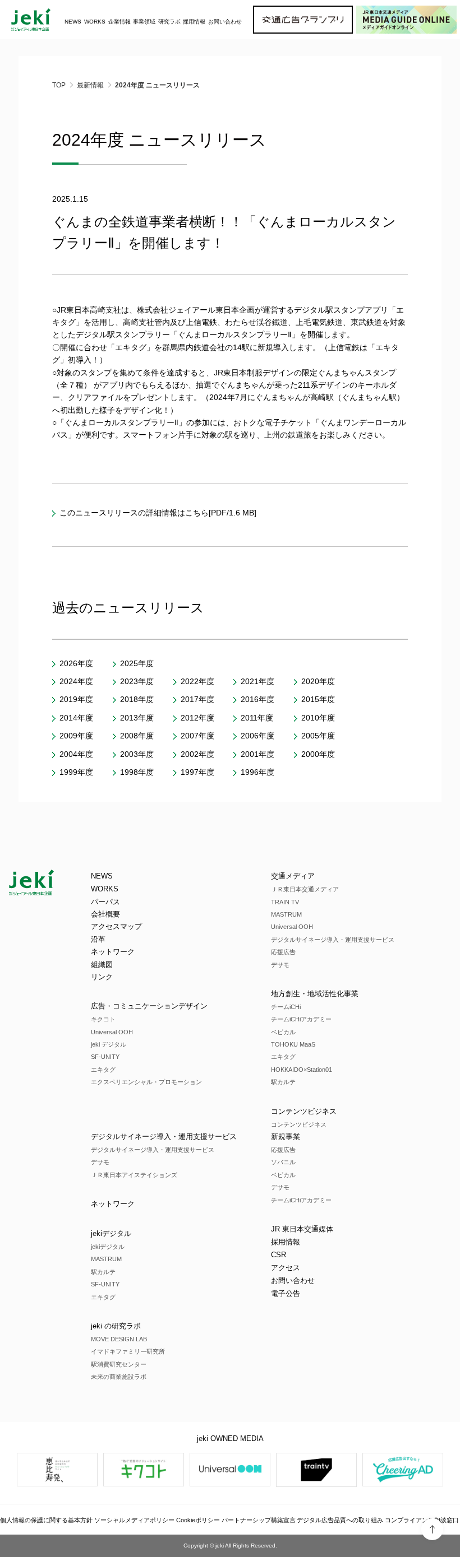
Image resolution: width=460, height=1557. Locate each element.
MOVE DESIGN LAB (119, 1339)
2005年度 (318, 735)
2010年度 (318, 717)
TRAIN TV (285, 902)
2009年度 (76, 735)
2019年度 (76, 699)
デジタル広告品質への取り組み (340, 1520)
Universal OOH (112, 1032)
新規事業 (285, 1136)
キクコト (103, 1019)
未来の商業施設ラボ (118, 1376)
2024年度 (76, 681)
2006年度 (257, 735)
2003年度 (137, 754)
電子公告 (285, 1293)
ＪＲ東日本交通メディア (305, 889)
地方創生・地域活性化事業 (314, 993)
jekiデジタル (111, 1233)
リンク (102, 977)
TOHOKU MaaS (293, 1044)
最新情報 (90, 85)
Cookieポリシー (198, 1520)
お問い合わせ (225, 21)
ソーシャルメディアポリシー (134, 1520)
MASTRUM (286, 914)
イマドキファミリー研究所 (128, 1351)
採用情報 (285, 1242)
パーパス (105, 902)
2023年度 (137, 681)
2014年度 (76, 717)
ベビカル (283, 1032)
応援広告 (283, 952)
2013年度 (137, 717)
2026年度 (76, 663)
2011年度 (257, 717)
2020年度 (318, 681)
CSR (278, 1255)
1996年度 (257, 772)
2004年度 (76, 754)
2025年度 (137, 663)
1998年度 (137, 772)
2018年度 (137, 699)
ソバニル (283, 1162)
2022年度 (197, 681)
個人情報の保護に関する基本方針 (46, 1520)
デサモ (280, 964)
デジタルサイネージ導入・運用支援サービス (332, 939)
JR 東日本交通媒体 (302, 1229)
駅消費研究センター (118, 1364)
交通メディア (293, 876)
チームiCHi (286, 1006)
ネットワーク (113, 951)
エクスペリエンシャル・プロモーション (146, 1082)
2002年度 (197, 754)
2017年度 (197, 699)
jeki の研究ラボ (116, 1326)
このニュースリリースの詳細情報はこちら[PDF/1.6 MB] (157, 512)
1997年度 (197, 772)
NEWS (73, 21)
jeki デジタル (108, 1044)
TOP (59, 85)
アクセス (285, 1267)
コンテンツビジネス (304, 1111)
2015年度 (318, 699)
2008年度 (137, 735)
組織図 (102, 964)
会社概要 (105, 914)
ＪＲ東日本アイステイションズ (134, 1175)
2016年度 (257, 699)
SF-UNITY (105, 1056)
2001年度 (257, 754)
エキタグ (103, 1069)
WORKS (94, 21)
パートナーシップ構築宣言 (259, 1520)
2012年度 (197, 717)
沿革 (98, 939)
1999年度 (76, 772)
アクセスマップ (116, 926)
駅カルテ (283, 1082)
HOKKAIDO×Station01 (301, 1069)
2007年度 (197, 735)
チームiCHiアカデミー (301, 1019)
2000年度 (318, 754)
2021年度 (257, 681)
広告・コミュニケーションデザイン (149, 1006)
